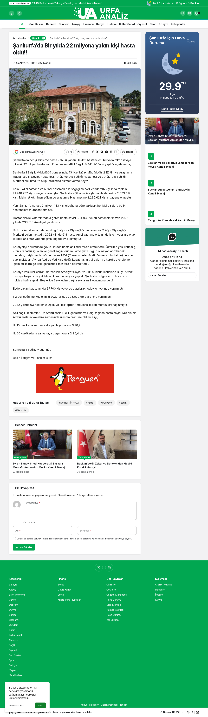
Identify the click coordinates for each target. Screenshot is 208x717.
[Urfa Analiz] (104, 12)
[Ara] (182, 13)
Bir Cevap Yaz (24, 488)
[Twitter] (99, 567)
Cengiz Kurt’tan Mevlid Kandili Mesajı (171, 220)
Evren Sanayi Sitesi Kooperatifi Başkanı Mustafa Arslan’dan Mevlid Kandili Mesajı (170, 140)
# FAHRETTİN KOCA (68, 402)
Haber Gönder (158, 275)
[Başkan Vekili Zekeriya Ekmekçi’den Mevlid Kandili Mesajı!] (107, 451)
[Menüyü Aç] (11, 13)
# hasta (89, 402)
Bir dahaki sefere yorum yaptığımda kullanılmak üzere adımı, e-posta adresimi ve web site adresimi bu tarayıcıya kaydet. (74, 539)
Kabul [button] (40, 705)
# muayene (106, 402)
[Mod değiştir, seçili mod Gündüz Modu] (19, 13)
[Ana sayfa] (21, 24)
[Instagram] (109, 567)
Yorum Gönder (24, 547)
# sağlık (123, 402)
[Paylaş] (196, 712)
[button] (189, 13)
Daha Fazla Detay (172, 108)
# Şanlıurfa (20, 410)
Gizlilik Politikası (16, 705)
